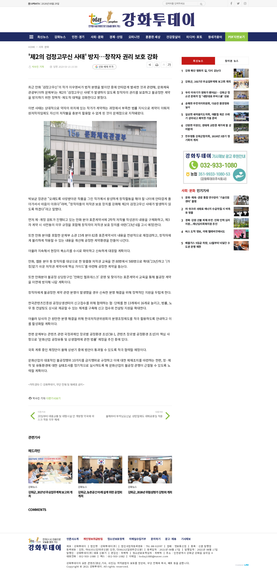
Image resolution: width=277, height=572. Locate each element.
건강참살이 (173, 37)
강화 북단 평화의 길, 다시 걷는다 (203, 70)
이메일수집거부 (137, 539)
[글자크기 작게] (164, 64)
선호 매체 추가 (106, 66)
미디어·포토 (194, 37)
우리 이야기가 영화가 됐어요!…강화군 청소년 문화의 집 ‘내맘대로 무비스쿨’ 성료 (207, 94)
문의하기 (155, 539)
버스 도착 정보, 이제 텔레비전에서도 (205, 231)
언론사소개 (73, 539)
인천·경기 (78, 37)
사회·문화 (97, 37)
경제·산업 (115, 37)
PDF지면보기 (236, 37)
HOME (31, 47)
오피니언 (134, 37)
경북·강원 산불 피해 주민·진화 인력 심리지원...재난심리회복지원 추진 (207, 222)
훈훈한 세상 (153, 37)
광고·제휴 (170, 539)
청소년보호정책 (115, 539)
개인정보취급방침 (93, 539)
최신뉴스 (42, 37)
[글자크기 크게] (169, 64)
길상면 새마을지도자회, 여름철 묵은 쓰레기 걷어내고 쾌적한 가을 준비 (207, 116)
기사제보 (186, 539)
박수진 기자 (38, 66)
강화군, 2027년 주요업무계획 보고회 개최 (208, 81)
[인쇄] (157, 64)
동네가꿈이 (215, 37)
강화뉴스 (60, 37)
